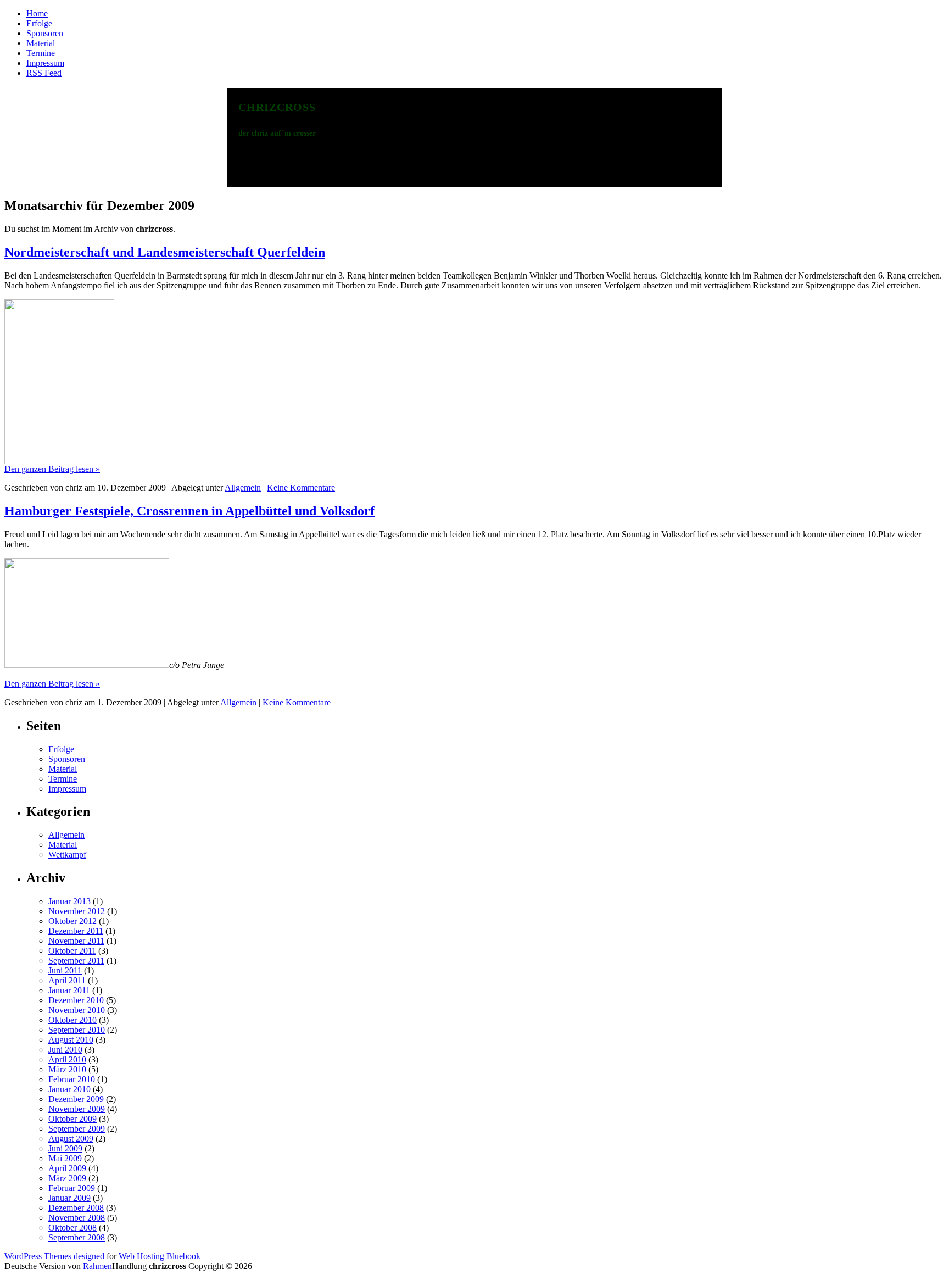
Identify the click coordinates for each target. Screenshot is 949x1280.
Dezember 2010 (76, 1000)
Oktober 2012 (72, 921)
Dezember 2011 (75, 931)
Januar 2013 (69, 901)
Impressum (45, 63)
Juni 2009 (65, 1148)
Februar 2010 (71, 1079)
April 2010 (67, 1059)
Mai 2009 (65, 1158)
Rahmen (97, 1266)
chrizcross (277, 105)
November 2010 (76, 1010)
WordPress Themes (37, 1256)
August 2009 (70, 1138)
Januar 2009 (69, 1198)
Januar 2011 (69, 990)
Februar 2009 (71, 1188)
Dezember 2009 (76, 1099)
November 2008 (76, 1217)
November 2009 (76, 1109)
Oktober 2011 (72, 950)
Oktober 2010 (72, 1020)
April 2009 (67, 1168)
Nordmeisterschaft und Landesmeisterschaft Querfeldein (164, 252)
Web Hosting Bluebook (159, 1256)
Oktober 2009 (72, 1118)
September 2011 (76, 960)
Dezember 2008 (76, 1207)
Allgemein (243, 487)
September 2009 (76, 1128)
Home (37, 13)
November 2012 (76, 911)
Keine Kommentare (301, 487)
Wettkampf (67, 854)
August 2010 (70, 1039)
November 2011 (76, 940)
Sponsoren (44, 33)
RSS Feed (44, 72)
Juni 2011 (65, 970)
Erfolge (39, 23)
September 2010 (76, 1029)
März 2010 (67, 1069)
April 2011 (67, 980)
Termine (40, 53)
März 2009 (67, 1178)
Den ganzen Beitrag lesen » (52, 469)
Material (40, 43)
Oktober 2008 (72, 1227)
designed (89, 1256)
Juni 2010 (65, 1049)
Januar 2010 (69, 1089)
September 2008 (76, 1237)
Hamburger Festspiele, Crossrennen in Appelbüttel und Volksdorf (189, 511)
